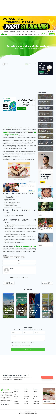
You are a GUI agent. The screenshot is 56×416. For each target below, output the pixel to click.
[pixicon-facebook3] (2, 404)
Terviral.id (19, 31)
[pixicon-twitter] (4, 404)
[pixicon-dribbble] (8, 404)
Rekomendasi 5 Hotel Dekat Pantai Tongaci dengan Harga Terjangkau (8, 311)
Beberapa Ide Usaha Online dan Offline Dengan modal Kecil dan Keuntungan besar (47, 311)
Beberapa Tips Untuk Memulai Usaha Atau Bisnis (34, 311)
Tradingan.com (25, 31)
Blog (20, 48)
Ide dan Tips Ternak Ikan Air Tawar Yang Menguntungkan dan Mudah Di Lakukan (21, 311)
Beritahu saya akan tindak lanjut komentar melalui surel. (23, 342)
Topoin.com (6, 31)
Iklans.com (12, 31)
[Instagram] (52, 31)
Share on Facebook (16, 277)
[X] (50, 31)
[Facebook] (48, 31)
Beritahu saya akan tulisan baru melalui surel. (21, 345)
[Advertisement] (28, 7)
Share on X (25, 277)
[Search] (46, 34)
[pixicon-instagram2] (6, 404)
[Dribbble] (54, 31)
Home (16, 48)
